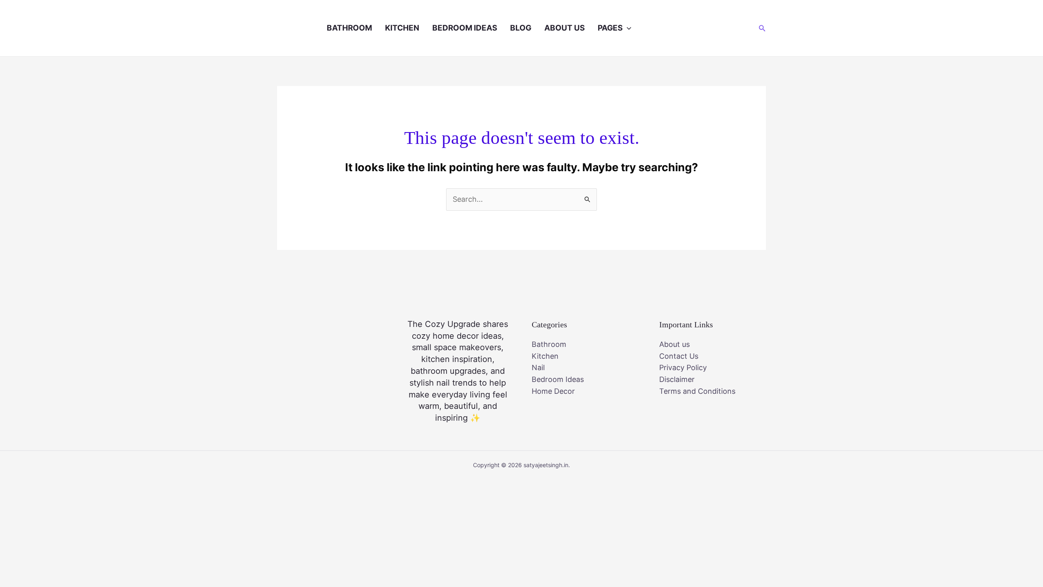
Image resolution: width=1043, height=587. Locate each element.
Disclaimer (677, 379)
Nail (538, 367)
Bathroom (349, 28)
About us (564, 28)
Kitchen (402, 28)
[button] (627, 28)
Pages (610, 28)
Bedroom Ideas (464, 28)
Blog (520, 28)
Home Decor (553, 391)
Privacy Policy (683, 367)
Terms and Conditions (697, 391)
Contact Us (678, 356)
